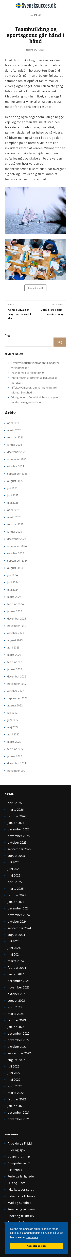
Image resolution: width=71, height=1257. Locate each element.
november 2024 (17, 546)
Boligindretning (19, 1157)
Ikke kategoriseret (21, 1189)
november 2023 (17, 626)
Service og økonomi (22, 1209)
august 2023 (15, 640)
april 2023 (13, 647)
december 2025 (16, 452)
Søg (7, 335)
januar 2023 (14, 669)
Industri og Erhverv (21, 1196)
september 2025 (17, 473)
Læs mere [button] (32, 1237)
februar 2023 (15, 662)
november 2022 (17, 684)
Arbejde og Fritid (20, 1143)
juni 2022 (12, 720)
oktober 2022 (15, 691)
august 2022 (15, 705)
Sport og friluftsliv (21, 1216)
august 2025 (15, 481)
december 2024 (16, 539)
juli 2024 (12, 575)
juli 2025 (12, 488)
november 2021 (17, 770)
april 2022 (13, 734)
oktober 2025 (15, 466)
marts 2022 (14, 741)
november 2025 (17, 459)
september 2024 (17, 560)
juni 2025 (12, 495)
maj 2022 (12, 727)
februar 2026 (15, 437)
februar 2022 (15, 749)
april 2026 (13, 423)
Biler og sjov (16, 1150)
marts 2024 (14, 597)
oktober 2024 (15, 553)
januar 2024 (14, 611)
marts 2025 (14, 517)
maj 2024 (12, 589)
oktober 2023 (15, 633)
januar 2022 (14, 756)
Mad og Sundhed (19, 1203)
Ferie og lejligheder (21, 1176)
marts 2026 (14, 430)
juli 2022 (12, 713)
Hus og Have (16, 1183)
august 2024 (15, 568)
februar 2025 (15, 524)
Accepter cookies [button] (37, 1245)
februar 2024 (15, 604)
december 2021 (16, 763)
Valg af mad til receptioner (27, 373)
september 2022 (17, 698)
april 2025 (13, 510)
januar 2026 (14, 444)
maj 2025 (12, 502)
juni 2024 (12, 582)
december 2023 (16, 618)
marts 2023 (14, 655)
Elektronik (15, 1170)
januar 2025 (14, 531)
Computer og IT (35, 287)
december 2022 (16, 676)
